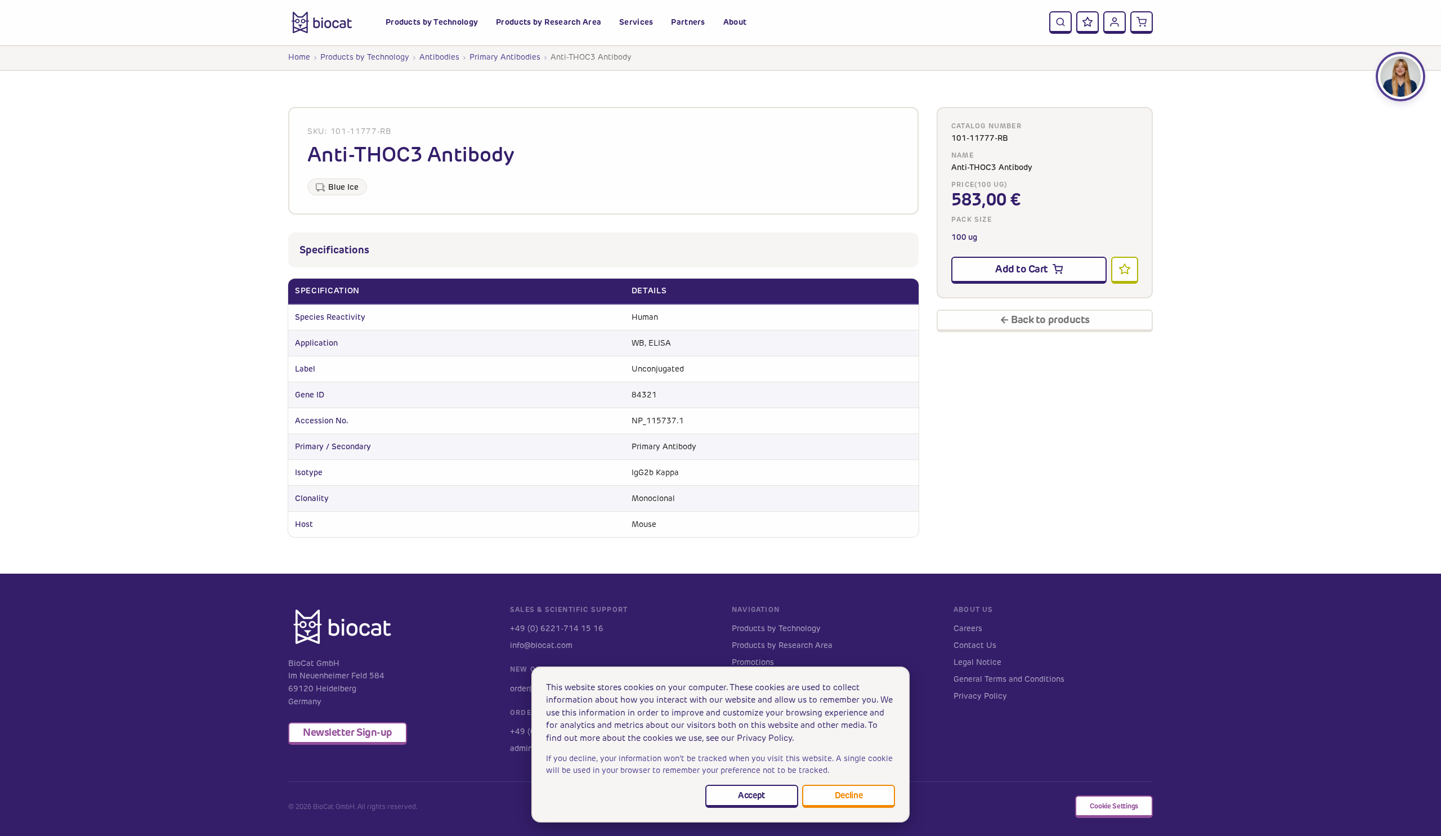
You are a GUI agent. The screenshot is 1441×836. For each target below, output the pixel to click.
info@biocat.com (541, 645)
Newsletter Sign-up (347, 732)
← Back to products (1045, 319)
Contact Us (975, 645)
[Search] (1060, 22)
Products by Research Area (782, 645)
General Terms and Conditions (1009, 679)
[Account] (1114, 22)
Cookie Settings (1114, 806)
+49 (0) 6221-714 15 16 (556, 628)
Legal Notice (977, 662)
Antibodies (439, 57)
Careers (968, 628)
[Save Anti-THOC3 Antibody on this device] (1124, 270)
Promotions (753, 662)
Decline (849, 795)
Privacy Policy (980, 696)
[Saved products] (1087, 22)
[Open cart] (1141, 22)
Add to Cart (1021, 268)
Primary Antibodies (504, 57)
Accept (751, 795)
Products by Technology (364, 57)
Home (299, 57)
